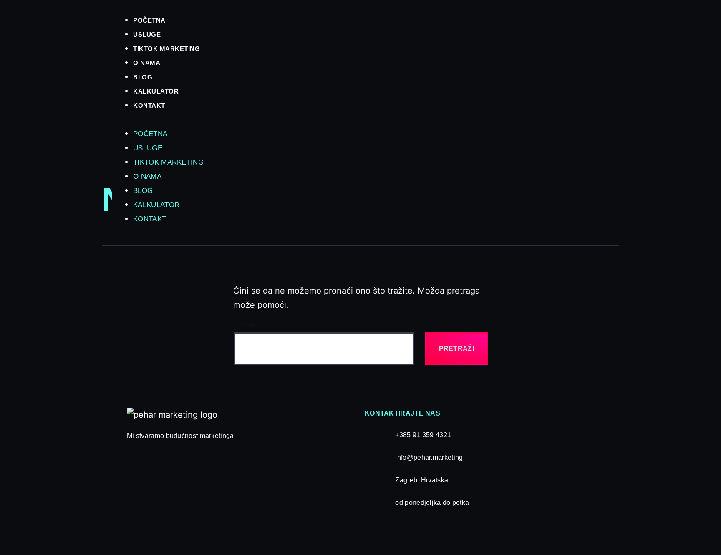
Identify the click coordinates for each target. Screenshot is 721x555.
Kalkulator (156, 91)
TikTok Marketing (166, 48)
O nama (146, 62)
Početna (149, 20)
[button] (408, 119)
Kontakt (149, 105)
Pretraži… (249, 324)
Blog (142, 77)
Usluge (147, 34)
